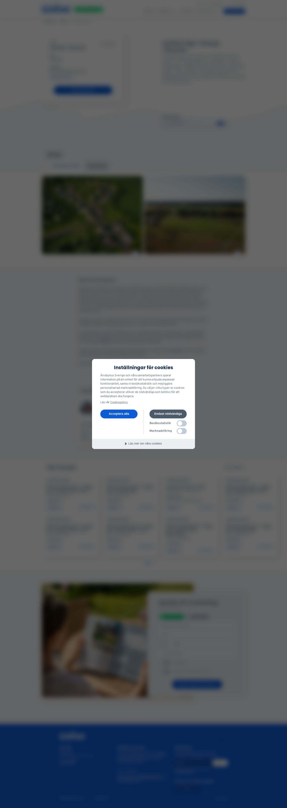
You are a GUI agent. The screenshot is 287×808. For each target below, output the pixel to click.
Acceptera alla (119, 413)
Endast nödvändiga (168, 413)
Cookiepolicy (119, 402)
